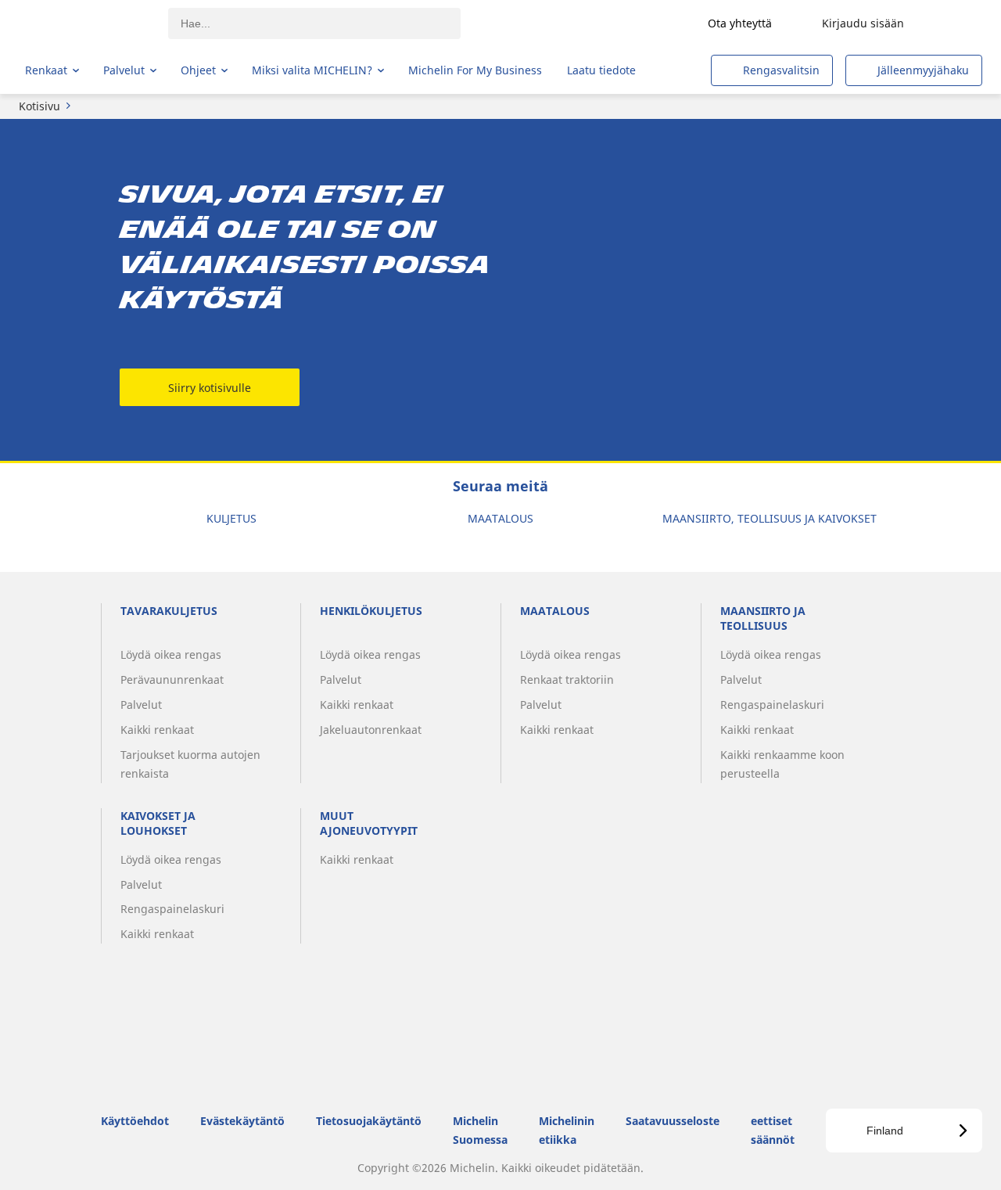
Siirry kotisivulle (209, 387)
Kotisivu (39, 106)
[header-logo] (86, 23)
